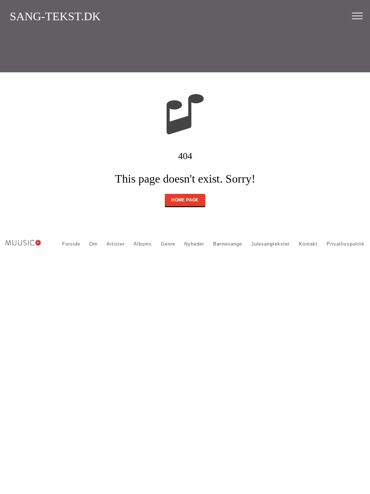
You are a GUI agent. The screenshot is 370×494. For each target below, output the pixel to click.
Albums (143, 244)
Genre (168, 244)
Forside (71, 244)
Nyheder (194, 244)
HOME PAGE (184, 200)
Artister (116, 244)
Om (93, 244)
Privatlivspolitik (346, 244)
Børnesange (227, 244)
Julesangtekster (270, 244)
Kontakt (308, 244)
